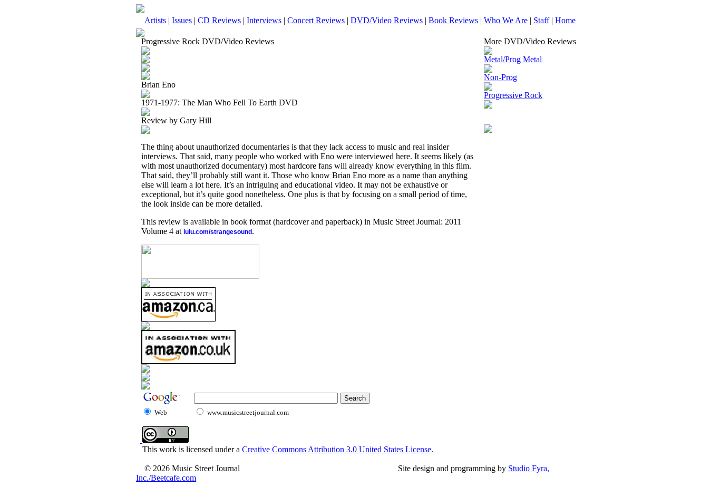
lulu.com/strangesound (217, 232)
